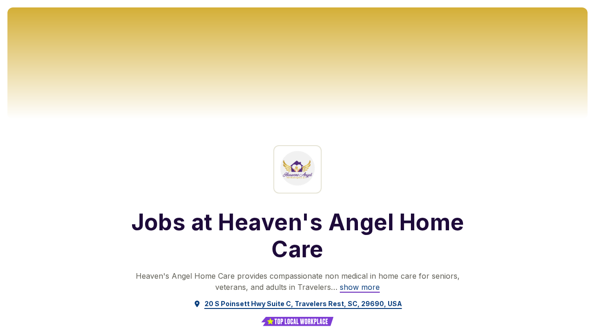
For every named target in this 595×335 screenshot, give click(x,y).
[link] (360, 287)
